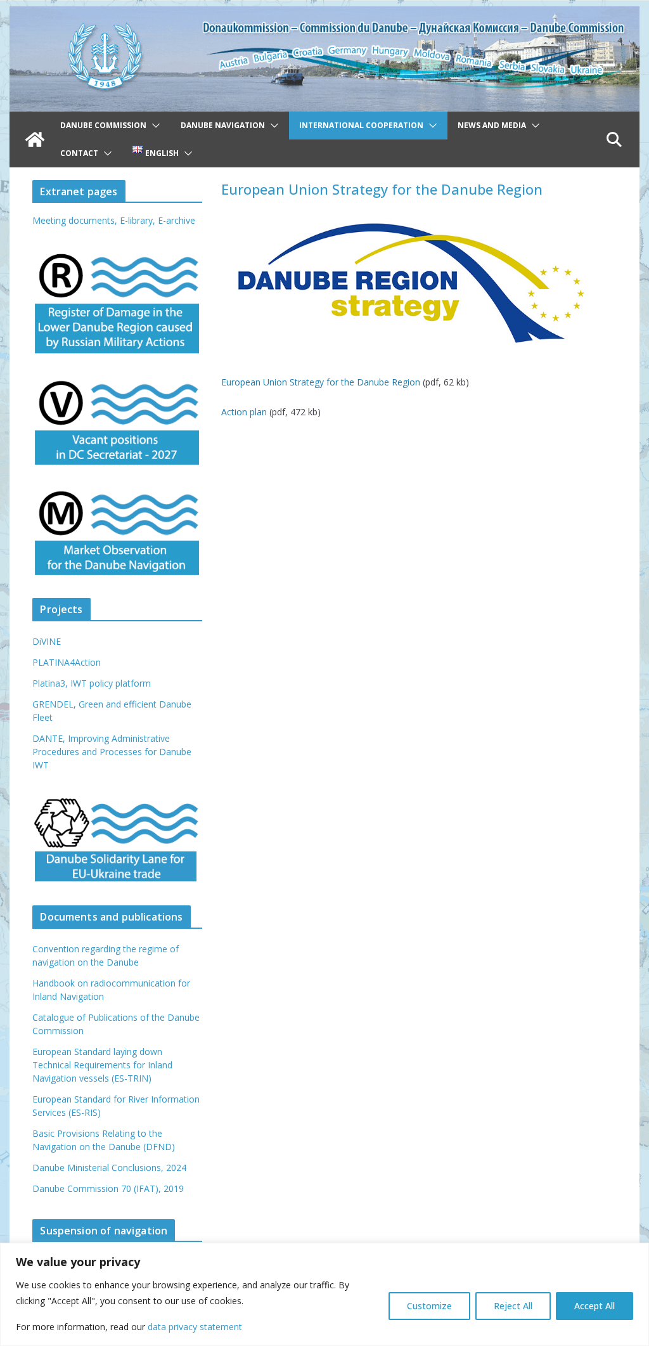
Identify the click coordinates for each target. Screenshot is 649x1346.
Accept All (594, 1306)
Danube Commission (103, 125)
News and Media (492, 125)
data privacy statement (195, 1327)
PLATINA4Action (66, 662)
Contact (79, 153)
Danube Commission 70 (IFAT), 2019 (108, 1188)
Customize (429, 1306)
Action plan (244, 412)
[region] (324, 1294)
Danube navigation (223, 125)
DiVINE (46, 641)
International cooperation (361, 125)
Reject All (513, 1306)
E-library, (139, 220)
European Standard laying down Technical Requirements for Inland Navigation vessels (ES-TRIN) (102, 1064)
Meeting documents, (74, 220)
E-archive (176, 220)
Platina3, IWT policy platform (91, 683)
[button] (153, 125)
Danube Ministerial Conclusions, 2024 (109, 1168)
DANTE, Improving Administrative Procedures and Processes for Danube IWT (111, 751)
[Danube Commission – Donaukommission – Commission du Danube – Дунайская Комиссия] (324, 15)
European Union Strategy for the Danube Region (320, 382)
